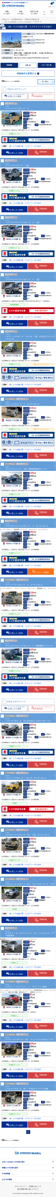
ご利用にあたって (34, 1186)
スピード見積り (43, 572)
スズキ (30, 336)
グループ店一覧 (46, 65)
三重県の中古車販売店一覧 (31, 19)
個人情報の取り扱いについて (28, 1189)
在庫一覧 (28, 65)
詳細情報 (9, 65)
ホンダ (30, 933)
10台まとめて (16, 89)
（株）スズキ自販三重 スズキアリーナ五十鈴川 (17, 21)
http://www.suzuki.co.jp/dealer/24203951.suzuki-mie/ (31, 58)
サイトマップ (20, 1186)
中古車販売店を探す (16, 19)
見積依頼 (43, 152)
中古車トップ (5, 19)
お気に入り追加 (16, 153)
